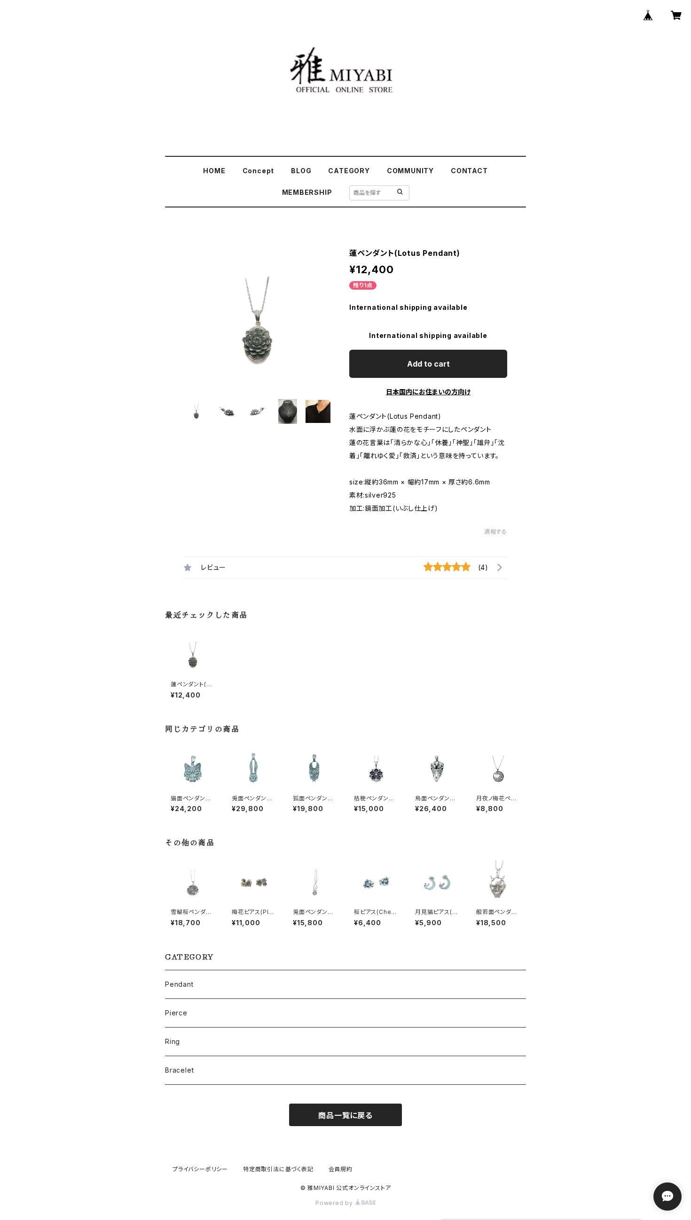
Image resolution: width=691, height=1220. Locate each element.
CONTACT (469, 171)
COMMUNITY (410, 171)
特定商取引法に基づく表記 (278, 1169)
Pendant (179, 984)
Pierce (176, 1013)
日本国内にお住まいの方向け (428, 392)
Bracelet (179, 1070)
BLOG (301, 171)
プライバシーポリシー (200, 1169)
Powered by (335, 1202)
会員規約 (341, 1169)
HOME (214, 171)
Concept (259, 171)
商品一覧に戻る (345, 1115)
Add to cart (428, 363)
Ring (172, 1041)
